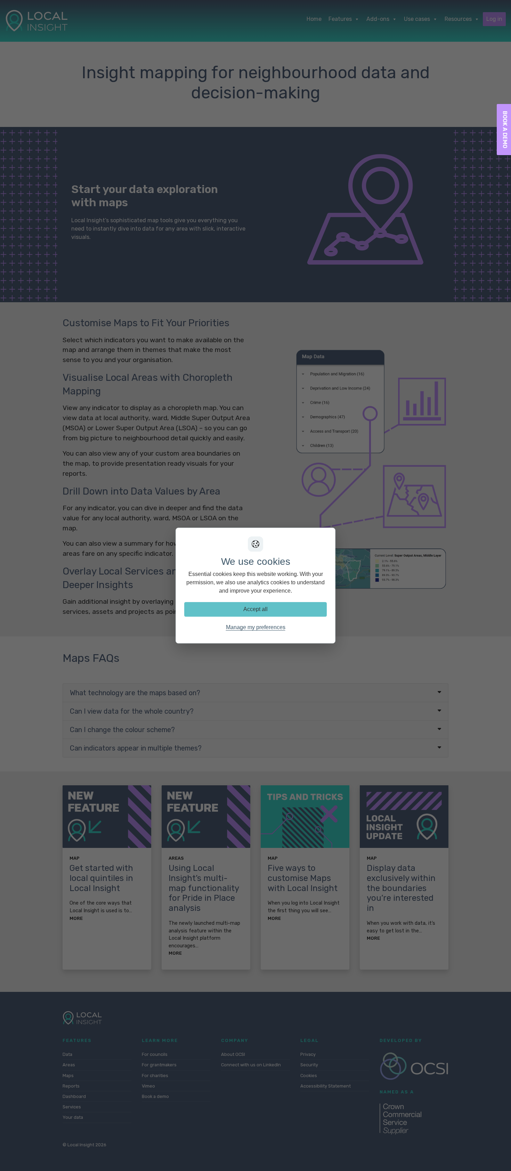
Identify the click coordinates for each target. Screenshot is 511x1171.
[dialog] (255, 586)
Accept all (255, 609)
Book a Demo (505, 129)
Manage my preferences (255, 627)
